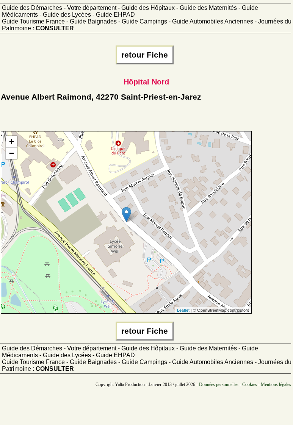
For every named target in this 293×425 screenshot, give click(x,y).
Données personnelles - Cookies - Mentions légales (245, 384)
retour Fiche (144, 54)
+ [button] (11, 141)
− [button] (11, 153)
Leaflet (183, 310)
